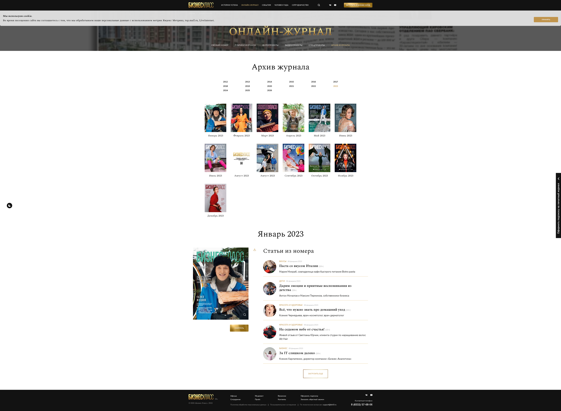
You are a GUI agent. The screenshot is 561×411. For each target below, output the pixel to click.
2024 (225, 90)
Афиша (233, 396)
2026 (269, 90)
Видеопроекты (293, 45)
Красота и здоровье (291, 305)
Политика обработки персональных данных (248, 405)
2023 (335, 86)
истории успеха (229, 5)
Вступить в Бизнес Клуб (358, 5)
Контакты (282, 399)
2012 (225, 81)
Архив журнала (340, 45)
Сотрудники (235, 399)
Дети (282, 281)
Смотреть (239, 328)
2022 (313, 86)
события (266, 5)
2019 (247, 86)
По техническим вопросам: (318, 405)
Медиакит (259, 396)
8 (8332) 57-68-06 (361, 404)
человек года (281, 5)
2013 (247, 81)
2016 (313, 81)
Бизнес (283, 348)
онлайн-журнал (249, 5)
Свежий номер (219, 45)
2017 (335, 81)
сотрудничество (300, 5)
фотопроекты (270, 45)
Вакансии (282, 396)
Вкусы (282, 261)
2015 (291, 81)
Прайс (257, 399)
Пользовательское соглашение (283, 405)
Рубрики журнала (245, 45)
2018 (225, 86)
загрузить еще (315, 374)
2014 (269, 81)
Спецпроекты (317, 45)
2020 (269, 86)
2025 (247, 90)
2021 (291, 86)
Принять (546, 19)
